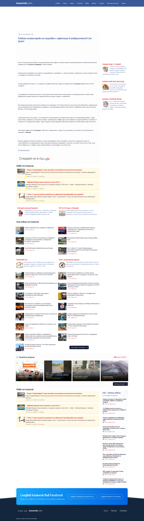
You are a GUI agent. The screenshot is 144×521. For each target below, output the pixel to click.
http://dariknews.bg (24, 150)
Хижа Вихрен (34, 518)
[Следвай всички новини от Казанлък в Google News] (34, 157)
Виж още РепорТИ (120, 384)
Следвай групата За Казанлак (111, 496)
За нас (106, 511)
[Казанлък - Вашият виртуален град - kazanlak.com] (24, 3)
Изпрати (121, 357)
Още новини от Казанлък (78, 347)
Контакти (123, 511)
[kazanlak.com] (35, 511)
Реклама (114, 511)
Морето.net (24, 518)
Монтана (29, 518)
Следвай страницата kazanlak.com (82, 496)
